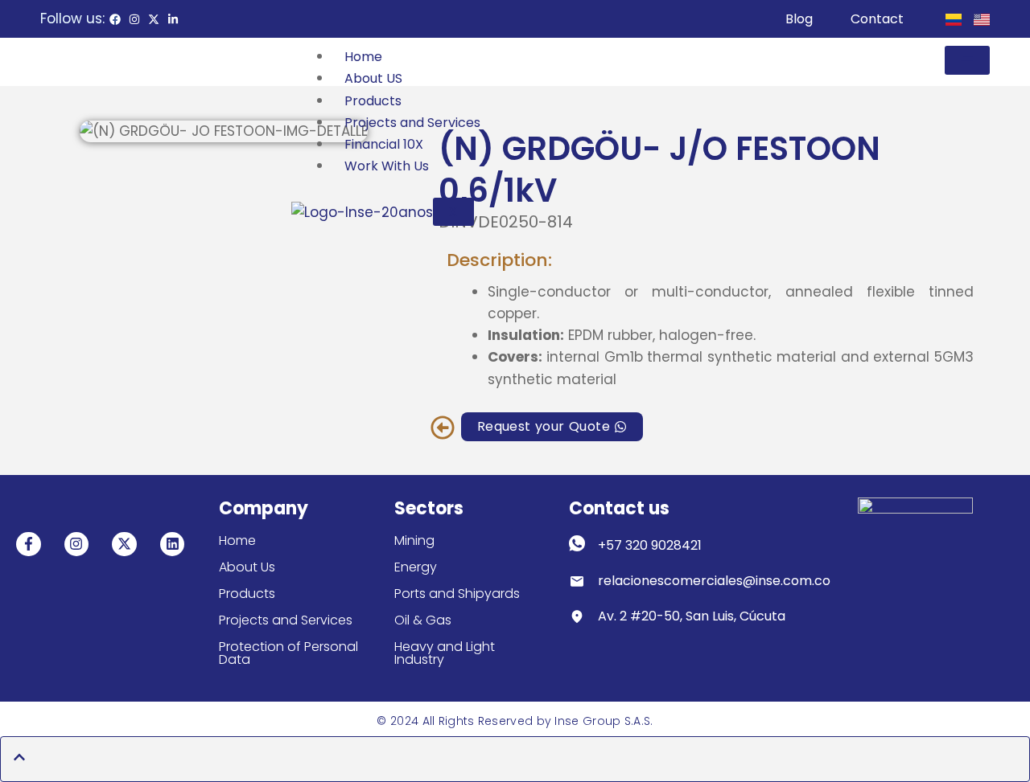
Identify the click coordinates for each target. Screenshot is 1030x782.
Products (373, 101)
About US (373, 78)
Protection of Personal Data (288, 653)
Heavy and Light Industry (444, 653)
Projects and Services (412, 122)
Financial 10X (383, 144)
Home (363, 56)
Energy (415, 567)
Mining (414, 540)
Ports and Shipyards (457, 593)
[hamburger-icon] (967, 60)
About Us (247, 567)
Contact (877, 19)
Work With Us (386, 166)
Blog (799, 19)
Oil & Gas (422, 620)
